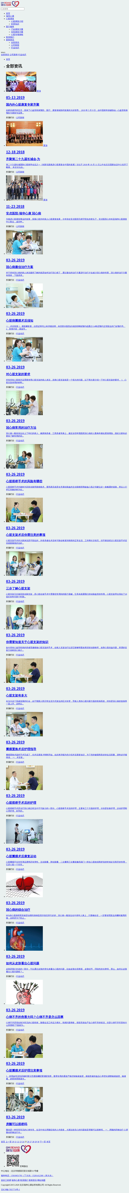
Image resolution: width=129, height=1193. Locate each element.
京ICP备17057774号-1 (10, 1189)
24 (23, 1142)
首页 (8, 13)
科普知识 (15, 24)
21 (16, 1142)
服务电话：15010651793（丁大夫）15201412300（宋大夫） (27, 1176)
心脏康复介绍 (17, 21)
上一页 (9, 1142)
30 (38, 1142)
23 (21, 1142)
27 (31, 1142)
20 (13, 1142)
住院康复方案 (17, 32)
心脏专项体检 (17, 34)
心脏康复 (10, 19)
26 (28, 1142)
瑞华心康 (10, 16)
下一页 (43, 1142)
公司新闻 (15, 45)
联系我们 (10, 37)
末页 (48, 1142)
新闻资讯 (10, 40)
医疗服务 (10, 27)
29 (36, 1142)
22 (18, 1142)
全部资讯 (15, 42)
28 (33, 1142)
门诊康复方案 (17, 29)
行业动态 (15, 48)
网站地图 (41, 1180)
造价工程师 (6, 1180)
